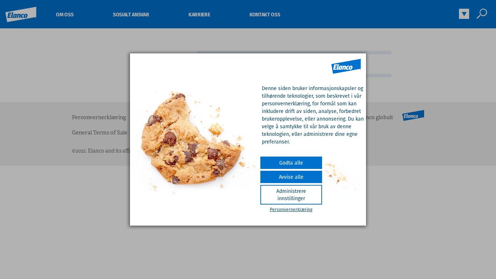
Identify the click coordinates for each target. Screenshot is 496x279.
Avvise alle (291, 177)
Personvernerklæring (291, 209)
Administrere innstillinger (291, 194)
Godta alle (291, 162)
